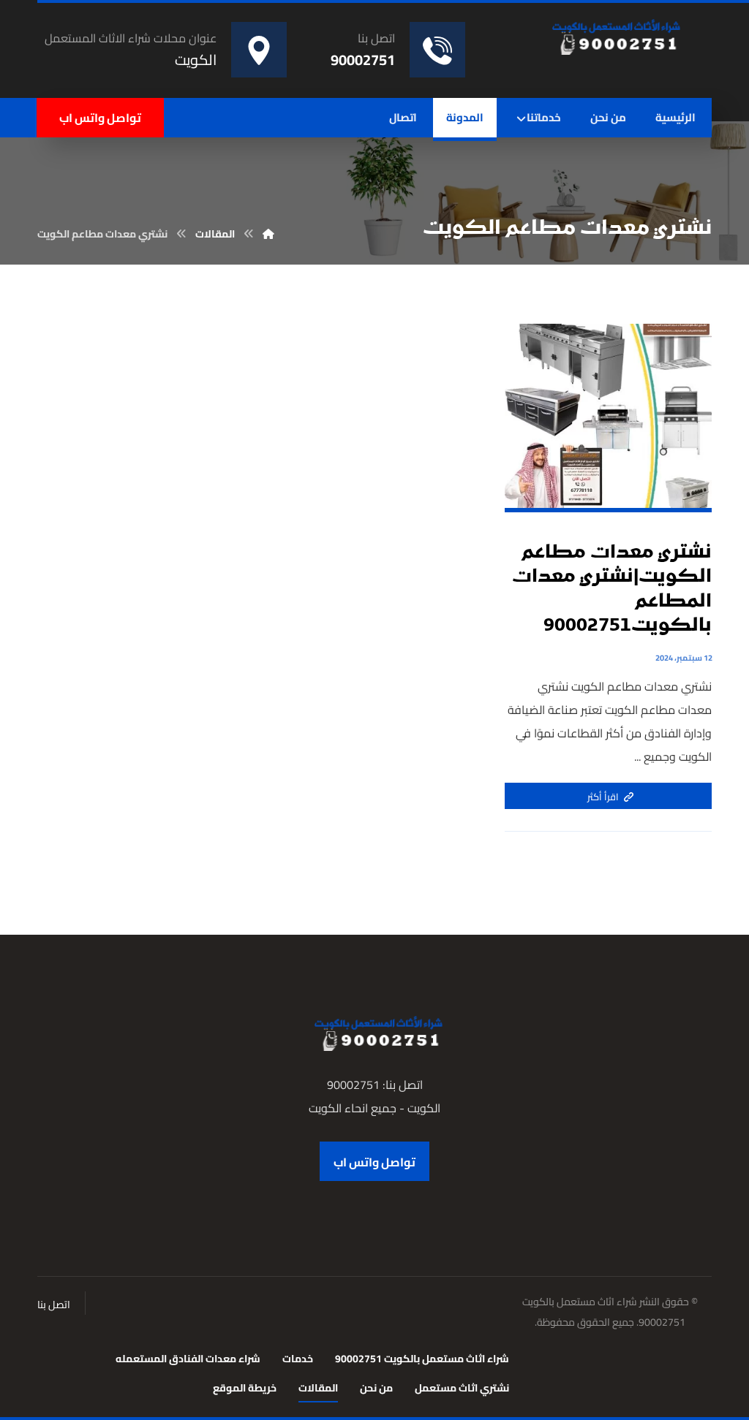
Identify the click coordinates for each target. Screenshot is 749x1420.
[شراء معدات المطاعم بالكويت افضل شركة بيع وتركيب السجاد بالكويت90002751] (612, 36)
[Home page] (268, 233)
